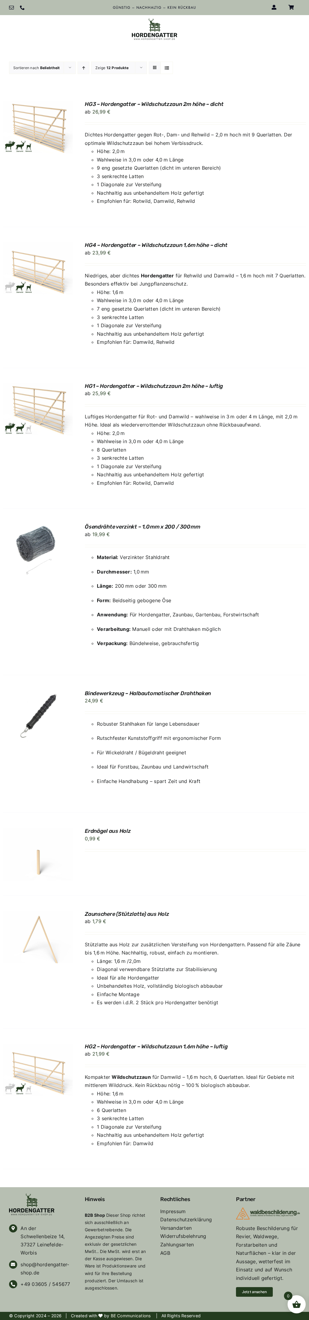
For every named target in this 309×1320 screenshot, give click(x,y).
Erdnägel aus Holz (108, 831)
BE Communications (131, 1315)
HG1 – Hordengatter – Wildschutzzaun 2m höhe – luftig (154, 386)
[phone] (22, 7)
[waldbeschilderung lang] (268, 1210)
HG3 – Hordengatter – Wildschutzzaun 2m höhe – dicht (154, 104)
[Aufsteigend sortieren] (83, 68)
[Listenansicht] (167, 68)
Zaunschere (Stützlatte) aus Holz (127, 914)
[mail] (11, 7)
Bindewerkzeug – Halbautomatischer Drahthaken (148, 693)
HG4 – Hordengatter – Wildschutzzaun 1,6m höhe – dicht (156, 245)
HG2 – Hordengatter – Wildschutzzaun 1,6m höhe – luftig (156, 1046)
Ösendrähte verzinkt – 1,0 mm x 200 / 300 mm (142, 526)
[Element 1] (154, 21)
